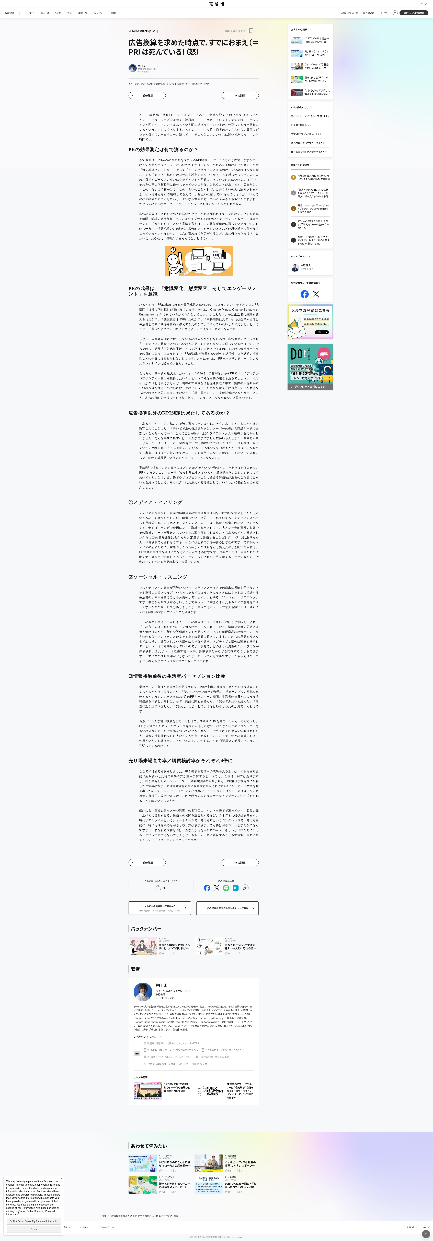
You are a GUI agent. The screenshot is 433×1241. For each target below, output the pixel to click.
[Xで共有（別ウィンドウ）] (216, 887)
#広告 (149, 83)
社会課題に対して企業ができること (309, 152)
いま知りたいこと (299, 107)
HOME (103, 1216)
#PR (188, 83)
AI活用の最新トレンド (302, 125)
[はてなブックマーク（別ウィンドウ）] (235, 887)
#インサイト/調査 (175, 83)
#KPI (206, 83)
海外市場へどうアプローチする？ (307, 143)
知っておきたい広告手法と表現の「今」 (310, 116)
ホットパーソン (298, 256)
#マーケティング (137, 83)
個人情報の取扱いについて (65, 1227)
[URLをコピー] (245, 887)
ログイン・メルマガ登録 (414, 12)
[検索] (395, 12)
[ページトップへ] (426, 1234)
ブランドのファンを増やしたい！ (306, 134)
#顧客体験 (159, 83)
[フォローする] (156, 66)
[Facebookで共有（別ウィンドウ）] (207, 887)
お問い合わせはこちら (416, 1227)
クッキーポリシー (106, 1227)
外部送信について (88, 1227)
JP (421, 3)
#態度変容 (197, 83)
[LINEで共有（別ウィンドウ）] (226, 887)
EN (426, 3)
